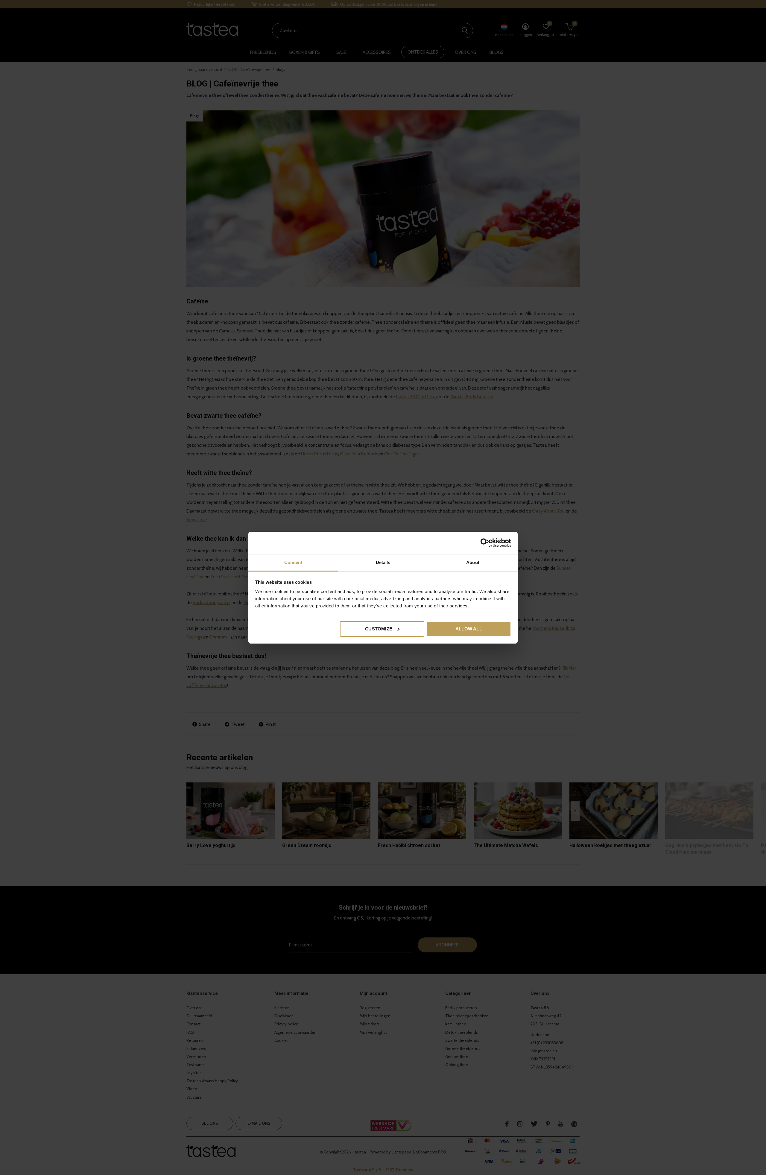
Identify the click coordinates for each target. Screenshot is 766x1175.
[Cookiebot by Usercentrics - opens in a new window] (485, 542)
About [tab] (472, 562)
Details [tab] (383, 562)
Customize (378, 628)
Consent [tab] (293, 562)
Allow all (468, 628)
